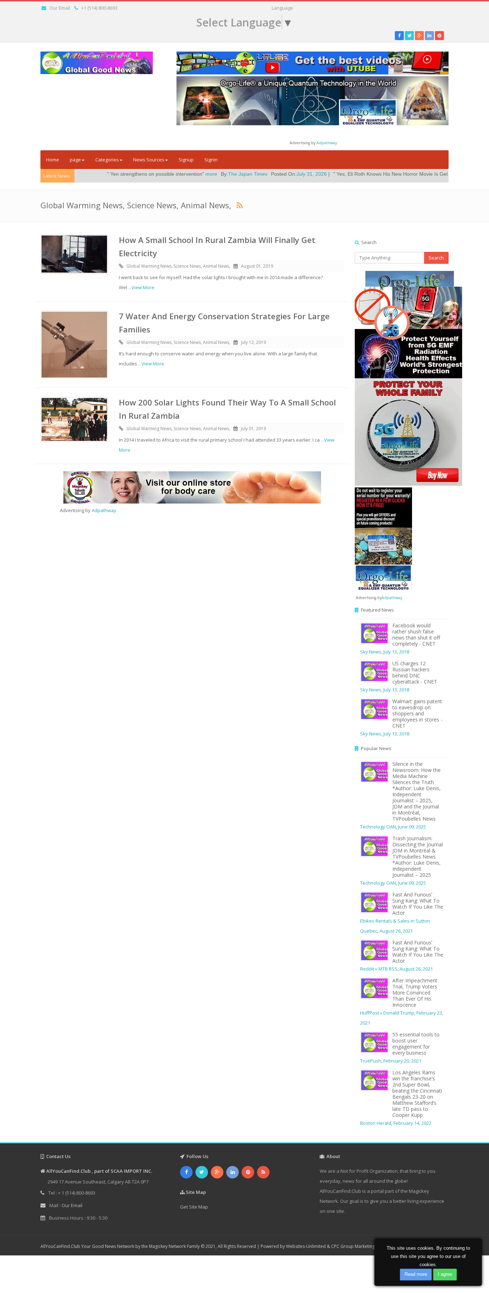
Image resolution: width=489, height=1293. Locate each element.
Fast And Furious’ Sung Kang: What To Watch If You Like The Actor (417, 903)
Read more (416, 1274)
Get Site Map (194, 1207)
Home (52, 159)
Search (436, 257)
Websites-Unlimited (306, 1246)
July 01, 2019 (253, 429)
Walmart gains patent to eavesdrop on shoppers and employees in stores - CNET (417, 713)
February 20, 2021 (402, 1061)
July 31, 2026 (262, 174)
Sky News (370, 651)
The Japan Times (198, 174)
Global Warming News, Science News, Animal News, (178, 266)
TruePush (370, 1061)
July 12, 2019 (253, 342)
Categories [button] (107, 159)
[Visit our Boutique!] (192, 487)
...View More (141, 287)
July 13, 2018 (396, 651)
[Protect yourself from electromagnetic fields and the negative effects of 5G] (402, 378)
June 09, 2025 (412, 826)
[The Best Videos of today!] (312, 63)
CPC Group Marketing (353, 1246)
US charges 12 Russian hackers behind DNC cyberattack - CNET (414, 672)
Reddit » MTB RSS (378, 969)
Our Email (59, 8)
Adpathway (326, 142)
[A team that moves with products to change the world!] (383, 538)
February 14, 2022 (412, 1123)
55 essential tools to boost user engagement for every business (416, 1043)
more (162, 174)
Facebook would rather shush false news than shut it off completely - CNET (416, 634)
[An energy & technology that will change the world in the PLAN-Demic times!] (312, 100)
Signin (211, 159)
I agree (445, 1274)
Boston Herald (375, 1123)
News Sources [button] (148, 159)
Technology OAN (378, 826)
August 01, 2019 (257, 266)
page (75, 159)
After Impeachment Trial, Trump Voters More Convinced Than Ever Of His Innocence (414, 992)
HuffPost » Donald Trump (387, 1013)
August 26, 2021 (396, 931)
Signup (186, 159)
